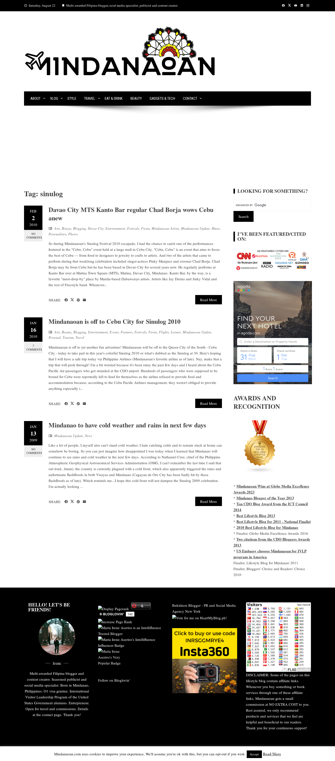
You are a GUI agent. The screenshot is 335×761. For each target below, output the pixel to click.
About (35, 98)
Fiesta (145, 228)
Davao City (95, 228)
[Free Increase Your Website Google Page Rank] (115, 621)
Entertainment (115, 228)
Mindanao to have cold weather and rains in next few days (127, 425)
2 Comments (34, 347)
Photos (73, 234)
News (88, 435)
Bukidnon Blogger (186, 605)
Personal (55, 337)
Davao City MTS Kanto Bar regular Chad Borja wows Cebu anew (131, 214)
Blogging (79, 228)
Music (216, 228)
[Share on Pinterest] (78, 300)
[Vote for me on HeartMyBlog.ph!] (199, 617)
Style (71, 98)
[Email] (84, 300)
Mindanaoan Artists (165, 228)
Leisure (176, 332)
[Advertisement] (167, 151)
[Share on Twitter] (72, 300)
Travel (89, 98)
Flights (164, 332)
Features (126, 332)
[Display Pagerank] (113, 608)
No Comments (34, 235)
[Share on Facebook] (66, 300)
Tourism (68, 337)
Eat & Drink (114, 98)
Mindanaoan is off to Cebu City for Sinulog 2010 (114, 321)
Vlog (54, 98)
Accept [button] (254, 754)
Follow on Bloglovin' (114, 680)
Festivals (133, 228)
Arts (57, 228)
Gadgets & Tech (162, 98)
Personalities (57, 234)
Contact (190, 98)
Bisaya (66, 228)
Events (114, 332)
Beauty (136, 98)
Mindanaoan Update (195, 228)
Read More (208, 299)
